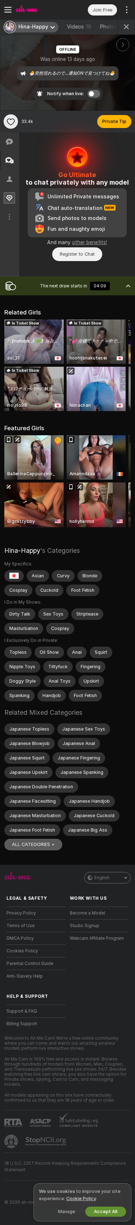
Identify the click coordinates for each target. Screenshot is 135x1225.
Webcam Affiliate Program (97, 938)
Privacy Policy (21, 913)
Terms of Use (20, 925)
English (101, 877)
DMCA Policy (20, 938)
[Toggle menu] (8, 9)
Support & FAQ (21, 1011)
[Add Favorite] (11, 121)
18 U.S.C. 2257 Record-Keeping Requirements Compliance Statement (65, 1166)
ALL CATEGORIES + (33, 844)
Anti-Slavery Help (24, 976)
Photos (114, 26)
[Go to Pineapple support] (11, 1141)
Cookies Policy (22, 950)
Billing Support (21, 1023)
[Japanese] (14, 576)
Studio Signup (84, 925)
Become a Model (87, 913)
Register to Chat (77, 254)
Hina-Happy (22, 550)
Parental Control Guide (29, 963)
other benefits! (89, 242)
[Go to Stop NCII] (46, 1141)
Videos (79, 26)
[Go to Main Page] (42, 9)
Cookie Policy (81, 1198)
